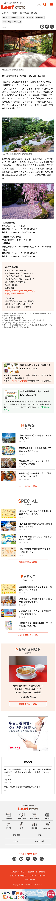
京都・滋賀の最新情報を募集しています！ (22, 787)
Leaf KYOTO (5, 13)
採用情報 (41, 871)
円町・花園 (17, 22)
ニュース (16, 841)
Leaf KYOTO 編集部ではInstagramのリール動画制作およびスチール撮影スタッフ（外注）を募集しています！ (28, 770)
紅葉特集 (30, 17)
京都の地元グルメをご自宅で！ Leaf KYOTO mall (35, 366)
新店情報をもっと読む (28, 704)
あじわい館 (39, 841)
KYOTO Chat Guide (9, 17)
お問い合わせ (30, 879)
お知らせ (8, 779)
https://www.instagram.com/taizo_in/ (20, 290)
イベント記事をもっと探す (28, 635)
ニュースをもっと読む (28, 486)
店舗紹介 (14, 13)
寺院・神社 (7, 22)
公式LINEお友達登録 (18, 381)
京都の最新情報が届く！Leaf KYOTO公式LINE (34, 393)
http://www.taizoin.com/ (14, 293)
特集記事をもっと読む (28, 562)
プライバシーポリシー (38, 875)
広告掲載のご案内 (17, 871)
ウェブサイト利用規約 (18, 875)
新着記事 (16, 835)
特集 (39, 835)
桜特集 (21, 17)
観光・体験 (39, 17)
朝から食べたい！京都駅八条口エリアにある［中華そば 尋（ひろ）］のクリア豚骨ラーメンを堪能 (28, 689)
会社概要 (31, 871)
